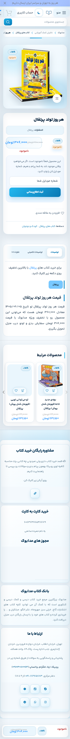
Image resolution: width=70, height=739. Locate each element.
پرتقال (33, 268)
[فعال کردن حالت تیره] (39, 13)
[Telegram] (24, 702)
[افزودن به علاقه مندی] (47, 390)
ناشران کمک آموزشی (44, 32)
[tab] (54, 252)
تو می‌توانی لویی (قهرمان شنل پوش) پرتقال (19, 404)
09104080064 (20, 667)
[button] (54, 390)
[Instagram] (45, 702)
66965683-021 (33, 676)
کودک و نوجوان (29, 226)
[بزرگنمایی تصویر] (56, 98)
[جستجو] (8, 21)
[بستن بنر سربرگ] (5, 3)
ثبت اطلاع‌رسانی (35, 192)
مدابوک (61, 32)
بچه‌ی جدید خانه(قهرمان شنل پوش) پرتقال (50, 404)
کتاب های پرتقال (23, 32)
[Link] (35, 493)
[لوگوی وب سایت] (49, 12)
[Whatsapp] (35, 702)
